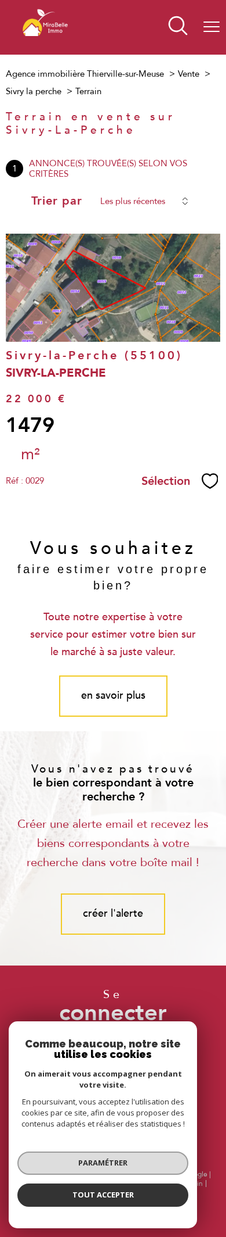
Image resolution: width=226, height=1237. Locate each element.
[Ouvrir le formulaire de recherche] (177, 27)
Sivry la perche (33, 91)
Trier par (56, 201)
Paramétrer (102, 1162)
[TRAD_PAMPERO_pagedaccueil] (45, 45)
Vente (188, 74)
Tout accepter (103, 1194)
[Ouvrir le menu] (211, 27)
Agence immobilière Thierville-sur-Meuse (85, 74)
